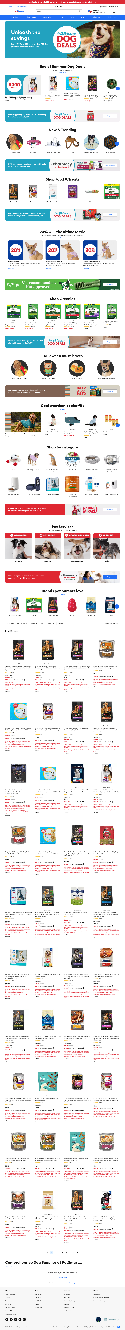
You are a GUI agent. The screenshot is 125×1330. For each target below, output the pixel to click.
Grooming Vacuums (53, 152)
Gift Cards (8, 1304)
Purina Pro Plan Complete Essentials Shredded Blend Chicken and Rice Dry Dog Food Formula (47, 668)
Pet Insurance (68, 1311)
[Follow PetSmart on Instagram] (11, 1319)
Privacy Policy (67, 1327)
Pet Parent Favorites (112, 494)
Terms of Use (59, 1327)
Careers (7, 1297)
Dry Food (13, 202)
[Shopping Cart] (116, 12)
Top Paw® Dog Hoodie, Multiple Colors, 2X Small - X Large (91, 433)
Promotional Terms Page (69, 1283)
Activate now (63, 72)
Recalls (52, 1327)
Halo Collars (34, 152)
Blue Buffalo (91, 615)
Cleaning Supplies (53, 494)
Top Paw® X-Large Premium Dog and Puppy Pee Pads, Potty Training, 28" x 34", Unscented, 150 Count (18, 976)
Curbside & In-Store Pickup (101, 1297)
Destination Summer (91, 152)
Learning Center (10, 1307)
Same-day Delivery (99, 1301)
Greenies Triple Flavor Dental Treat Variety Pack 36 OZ (91, 324)
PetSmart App (9, 1311)
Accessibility (38, 1307)
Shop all (62, 594)
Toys (13, 470)
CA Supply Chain (88, 1327)
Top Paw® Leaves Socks (110, 432)
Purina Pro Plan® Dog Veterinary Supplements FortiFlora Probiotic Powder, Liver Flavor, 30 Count (17, 791)
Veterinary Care (69, 1307)
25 (73, 1252)
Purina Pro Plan (53, 615)
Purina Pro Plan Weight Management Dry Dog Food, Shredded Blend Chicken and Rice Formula (17, 1038)
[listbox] (62, 143)
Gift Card (9, 6)
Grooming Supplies (91, 494)
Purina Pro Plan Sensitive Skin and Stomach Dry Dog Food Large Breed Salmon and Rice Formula (77, 668)
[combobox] (59, 11)
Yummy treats (77, 378)
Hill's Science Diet (15, 615)
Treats (111, 202)
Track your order (21, 6)
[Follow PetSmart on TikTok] (20, 1319)
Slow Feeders (110, 152)
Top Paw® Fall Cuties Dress (53, 432)
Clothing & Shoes (33, 470)
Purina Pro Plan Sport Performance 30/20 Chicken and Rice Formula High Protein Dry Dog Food (77, 976)
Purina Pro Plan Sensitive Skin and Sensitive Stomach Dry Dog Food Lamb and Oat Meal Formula (77, 730)
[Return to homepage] (19, 11)
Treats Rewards (9, 1301)
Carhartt (72, 152)
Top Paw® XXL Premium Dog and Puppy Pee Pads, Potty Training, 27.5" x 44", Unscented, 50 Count (18, 914)
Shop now (62, 238)
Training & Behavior (33, 494)
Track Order (38, 1301)
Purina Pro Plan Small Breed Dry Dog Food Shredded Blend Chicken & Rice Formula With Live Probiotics (47, 914)
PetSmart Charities (10, 1314)
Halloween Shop (14, 152)
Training (66, 1304)
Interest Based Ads (78, 1327)
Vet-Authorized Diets (53, 202)
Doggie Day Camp (69, 1301)
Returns (37, 1304)
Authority (110, 615)
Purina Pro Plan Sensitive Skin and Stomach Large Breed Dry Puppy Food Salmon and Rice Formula (77, 853)
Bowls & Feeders (13, 494)
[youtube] (24, 1319)
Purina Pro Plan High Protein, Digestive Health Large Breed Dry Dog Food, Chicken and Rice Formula (106, 914)
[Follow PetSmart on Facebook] (6, 1319)
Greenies (34, 615)
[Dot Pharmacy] (111, 1319)
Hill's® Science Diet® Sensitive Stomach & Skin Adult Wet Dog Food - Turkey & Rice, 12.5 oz (47, 730)
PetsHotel (67, 1297)
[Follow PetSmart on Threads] (15, 1319)
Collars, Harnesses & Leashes (53, 471)
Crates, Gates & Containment (111, 471)
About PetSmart (10, 1294)
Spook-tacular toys (48, 378)
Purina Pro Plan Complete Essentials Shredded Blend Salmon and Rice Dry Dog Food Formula (106, 730)
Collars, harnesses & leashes (105, 378)
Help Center (38, 1294)
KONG (72, 615)
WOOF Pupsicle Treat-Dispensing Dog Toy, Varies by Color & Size (111, 97)
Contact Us (38, 1297)
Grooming (67, 1294)
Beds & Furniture (92, 470)
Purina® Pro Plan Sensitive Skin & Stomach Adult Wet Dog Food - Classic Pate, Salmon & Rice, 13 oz (77, 1100)
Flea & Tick (72, 470)
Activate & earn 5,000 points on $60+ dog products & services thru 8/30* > (62, 2)
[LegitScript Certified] (98, 1319)
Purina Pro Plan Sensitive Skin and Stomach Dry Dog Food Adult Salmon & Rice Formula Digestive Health (18, 668)
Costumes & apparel (19, 378)
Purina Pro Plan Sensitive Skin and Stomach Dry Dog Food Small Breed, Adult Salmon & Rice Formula (106, 1038)
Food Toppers (72, 202)
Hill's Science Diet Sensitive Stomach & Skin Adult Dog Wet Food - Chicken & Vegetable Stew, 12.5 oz (18, 1100)
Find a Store (96, 1294)
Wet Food (33, 202)
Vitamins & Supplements (72, 495)
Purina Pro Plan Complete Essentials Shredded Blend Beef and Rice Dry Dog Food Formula (75, 1218)
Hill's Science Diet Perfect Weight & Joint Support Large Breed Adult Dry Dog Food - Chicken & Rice (106, 1218)
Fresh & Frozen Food (92, 202)
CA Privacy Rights (99, 1327)
